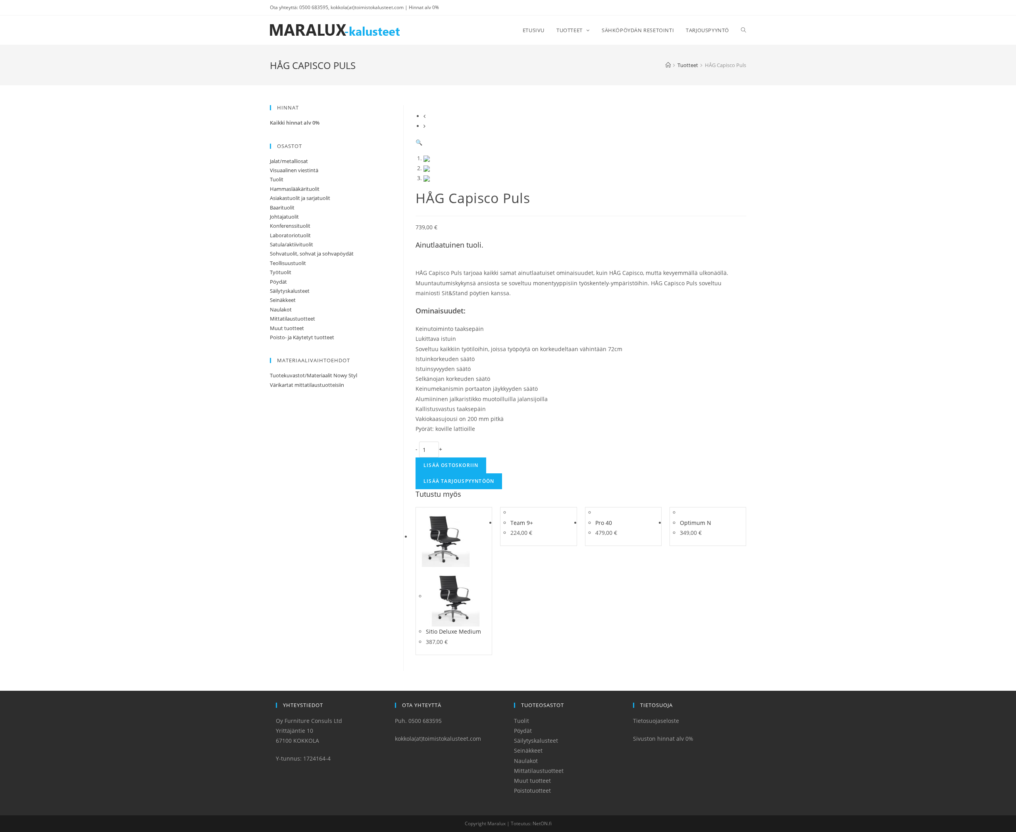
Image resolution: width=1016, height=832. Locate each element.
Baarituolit (282, 207)
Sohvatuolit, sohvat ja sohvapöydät (312, 253)
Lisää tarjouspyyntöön (458, 481)
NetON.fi (542, 823)
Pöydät (278, 281)
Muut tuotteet (287, 328)
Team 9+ (521, 522)
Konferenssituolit (290, 225)
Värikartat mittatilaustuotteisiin (307, 384)
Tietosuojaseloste (656, 720)
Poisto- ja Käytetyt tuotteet (302, 337)
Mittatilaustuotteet (292, 318)
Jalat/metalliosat (289, 161)
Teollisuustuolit (288, 263)
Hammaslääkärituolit (294, 188)
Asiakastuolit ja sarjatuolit (300, 198)
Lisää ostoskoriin (450, 465)
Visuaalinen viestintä (294, 170)
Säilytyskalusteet (290, 290)
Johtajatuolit (284, 216)
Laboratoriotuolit (290, 235)
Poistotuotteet (532, 790)
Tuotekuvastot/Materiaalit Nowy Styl (313, 375)
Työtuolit (280, 272)
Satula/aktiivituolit (291, 244)
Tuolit (276, 179)
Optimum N (695, 522)
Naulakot (281, 309)
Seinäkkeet (283, 300)
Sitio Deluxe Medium (453, 631)
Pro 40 (603, 522)
